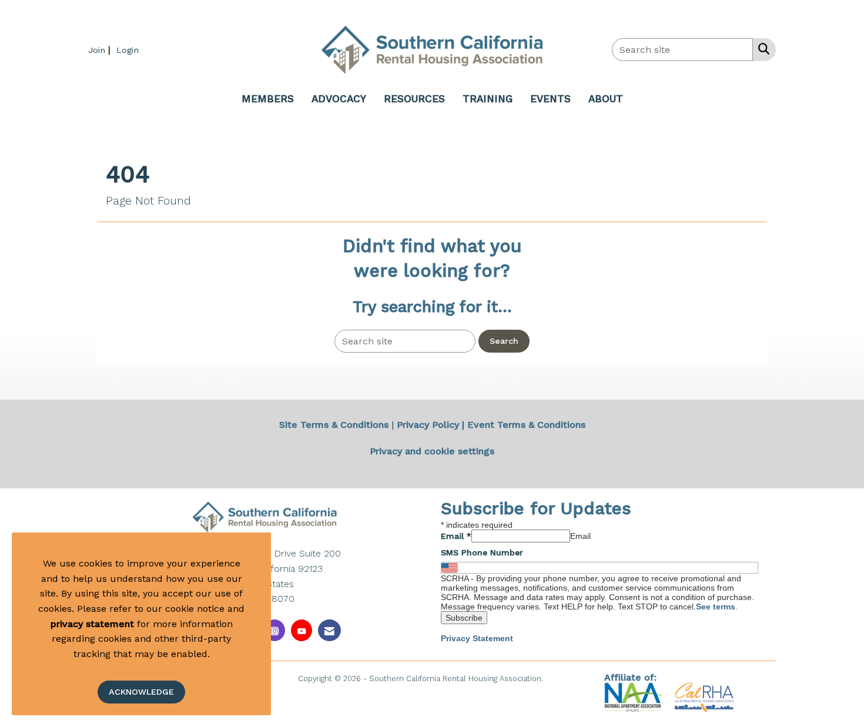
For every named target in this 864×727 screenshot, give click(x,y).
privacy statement (92, 623)
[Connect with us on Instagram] (274, 630)
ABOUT (605, 99)
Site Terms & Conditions (334, 424)
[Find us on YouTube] (301, 630)
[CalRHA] (703, 696)
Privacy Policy (428, 424)
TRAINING (488, 99)
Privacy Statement (477, 638)
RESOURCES (414, 99)
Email (456, 536)
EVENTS (550, 99)
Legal (555, 678)
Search (504, 341)
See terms (715, 606)
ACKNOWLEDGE (141, 691)
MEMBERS (268, 99)
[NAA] (635, 696)
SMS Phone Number (482, 552)
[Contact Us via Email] (329, 630)
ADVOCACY (339, 99)
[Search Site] (761, 48)
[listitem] (100, 49)
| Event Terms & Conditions (523, 424)
